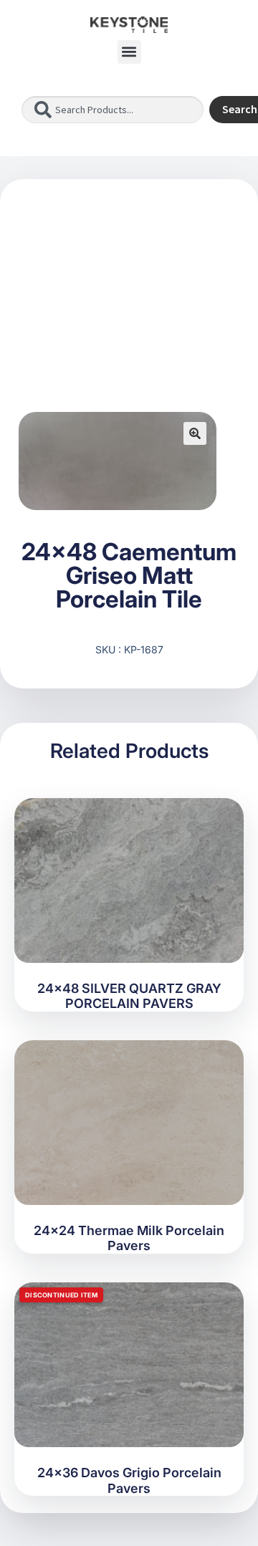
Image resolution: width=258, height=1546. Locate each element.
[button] (129, 52)
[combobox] (113, 109)
